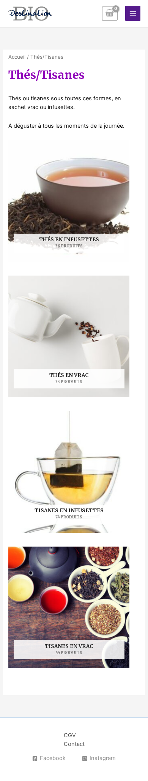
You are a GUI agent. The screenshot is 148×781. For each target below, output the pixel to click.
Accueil (16, 57)
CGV (70, 735)
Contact (74, 744)
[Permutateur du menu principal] (132, 13)
